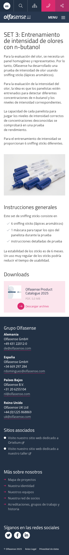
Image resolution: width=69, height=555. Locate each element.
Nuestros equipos (21, 492)
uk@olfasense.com (17, 417)
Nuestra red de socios (24, 498)
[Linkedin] (26, 535)
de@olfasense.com (17, 348)
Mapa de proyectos (22, 480)
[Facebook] (17, 535)
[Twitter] (8, 535)
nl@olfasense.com (17, 394)
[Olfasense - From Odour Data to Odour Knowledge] (17, 18)
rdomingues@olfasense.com (24, 371)
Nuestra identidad (21, 486)
